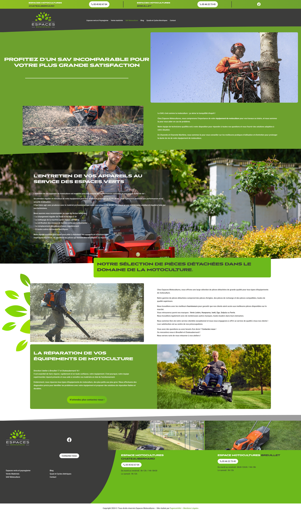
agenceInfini (176, 508)
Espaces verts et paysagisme (18, 470)
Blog (142, 20)
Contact (173, 20)
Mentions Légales (190, 508)
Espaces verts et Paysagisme (97, 20)
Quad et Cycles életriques (60, 474)
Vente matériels (117, 20)
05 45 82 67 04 (100, 4)
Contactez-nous (69, 456)
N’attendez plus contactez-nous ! (87, 399)
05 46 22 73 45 (208, 4)
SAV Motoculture (131, 20)
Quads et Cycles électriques (157, 20)
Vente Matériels (12, 474)
